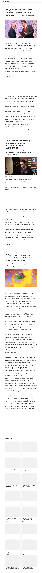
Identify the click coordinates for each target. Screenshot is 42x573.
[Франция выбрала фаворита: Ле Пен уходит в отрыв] (29, 482)
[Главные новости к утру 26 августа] (12, 465)
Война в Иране (17, 4)
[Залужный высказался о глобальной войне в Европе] (29, 564)
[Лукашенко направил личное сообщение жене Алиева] (12, 482)
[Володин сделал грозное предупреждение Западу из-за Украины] (29, 515)
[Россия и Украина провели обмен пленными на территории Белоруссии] (29, 531)
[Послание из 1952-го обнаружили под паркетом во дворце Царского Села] (12, 498)
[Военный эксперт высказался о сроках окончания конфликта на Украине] (12, 449)
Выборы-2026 (9, 4)
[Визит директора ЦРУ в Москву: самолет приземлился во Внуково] (29, 498)
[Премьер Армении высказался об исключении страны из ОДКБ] (29, 547)
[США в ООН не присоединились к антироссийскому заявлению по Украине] (12, 564)
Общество (18, 7)
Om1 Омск (12, 252)
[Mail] (3, 1)
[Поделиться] (33, 244)
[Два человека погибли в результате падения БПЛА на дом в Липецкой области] (12, 515)
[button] (21, 29)
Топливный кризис (29, 4)
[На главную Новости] (6, 1)
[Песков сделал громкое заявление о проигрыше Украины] (29, 449)
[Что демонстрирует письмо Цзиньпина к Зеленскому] (12, 531)
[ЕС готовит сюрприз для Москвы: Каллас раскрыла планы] (29, 465)
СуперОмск (13, 7)
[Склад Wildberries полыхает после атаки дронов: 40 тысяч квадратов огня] (12, 547)
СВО (22, 4)
